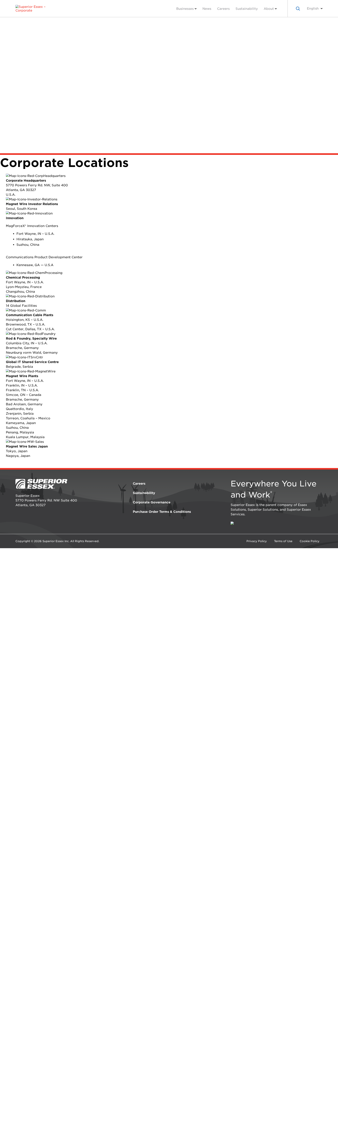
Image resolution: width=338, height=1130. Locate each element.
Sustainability (247, 9)
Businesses (185, 9)
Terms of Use (283, 541)
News (206, 9)
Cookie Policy (309, 541)
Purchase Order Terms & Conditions (162, 512)
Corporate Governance (151, 502)
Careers (223, 9)
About (269, 9)
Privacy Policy (256, 541)
